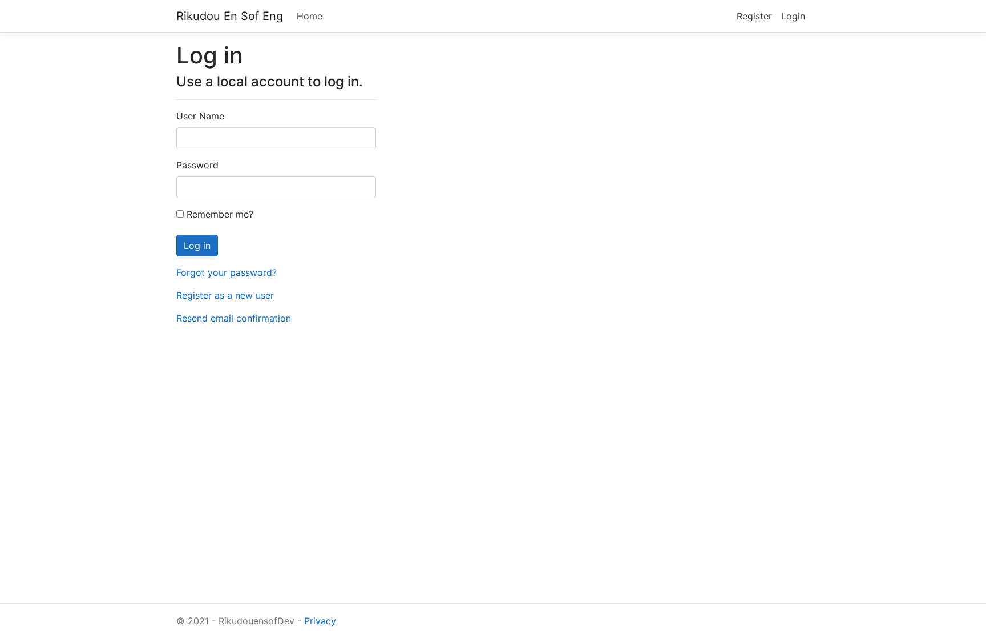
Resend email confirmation (233, 318)
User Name (200, 116)
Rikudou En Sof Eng (229, 16)
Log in (197, 245)
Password (197, 165)
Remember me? (218, 214)
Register (754, 16)
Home (309, 16)
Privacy (320, 621)
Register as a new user (225, 295)
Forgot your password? (226, 272)
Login (793, 16)
